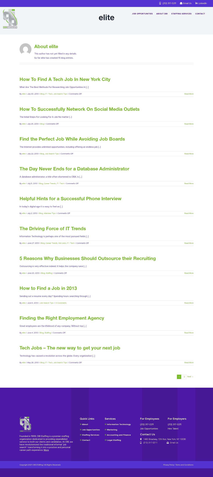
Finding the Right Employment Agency (62, 318)
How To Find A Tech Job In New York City (65, 79)
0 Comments (61, 303)
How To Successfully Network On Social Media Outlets (80, 109)
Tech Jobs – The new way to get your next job (70, 347)
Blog (42, 94)
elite (24, 94)
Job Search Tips (60, 94)
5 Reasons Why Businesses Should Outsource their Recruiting (88, 258)
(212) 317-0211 (147, 424)
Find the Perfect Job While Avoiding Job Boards (72, 139)
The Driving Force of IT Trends (53, 228)
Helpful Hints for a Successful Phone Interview (70, 198)
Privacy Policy (168, 465)
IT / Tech (49, 94)
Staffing (49, 273)
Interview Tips (50, 213)
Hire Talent (173, 428)
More (46, 450)
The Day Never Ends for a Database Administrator (74, 168)
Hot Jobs (62, 243)
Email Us (174, 442)
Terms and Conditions (184, 465)
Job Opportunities (149, 428)
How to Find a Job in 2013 (48, 288)
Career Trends (50, 184)
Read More (188, 94)
